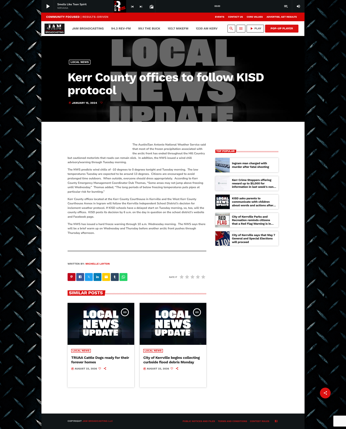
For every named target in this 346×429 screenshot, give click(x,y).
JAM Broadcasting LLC (97, 421)
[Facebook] (276, 421)
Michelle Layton (97, 263)
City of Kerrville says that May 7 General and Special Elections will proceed (253, 238)
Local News (80, 62)
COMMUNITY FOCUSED (77, 17)
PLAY (255, 28)
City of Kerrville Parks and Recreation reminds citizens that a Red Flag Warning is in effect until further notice (251, 222)
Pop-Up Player (281, 28)
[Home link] (55, 28)
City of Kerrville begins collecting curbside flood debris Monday (171, 359)
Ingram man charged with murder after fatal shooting (250, 165)
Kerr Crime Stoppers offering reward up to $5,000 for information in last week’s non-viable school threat (253, 185)
